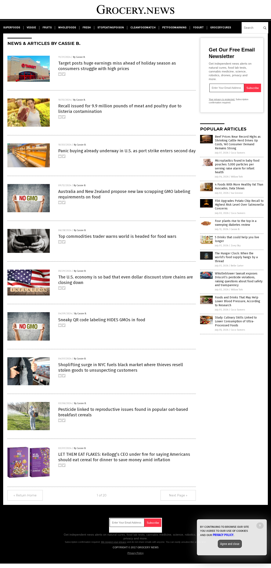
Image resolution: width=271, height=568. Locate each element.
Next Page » (178, 495)
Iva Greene (237, 193)
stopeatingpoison (110, 27)
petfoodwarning (174, 27)
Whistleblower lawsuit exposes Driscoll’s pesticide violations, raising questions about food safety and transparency (239, 279)
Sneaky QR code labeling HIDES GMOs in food (101, 319)
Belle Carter (237, 265)
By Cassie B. (79, 57)
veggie (31, 27)
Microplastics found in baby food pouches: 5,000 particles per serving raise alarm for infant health (237, 166)
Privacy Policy (135, 553)
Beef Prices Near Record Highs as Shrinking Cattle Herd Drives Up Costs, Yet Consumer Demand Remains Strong (238, 142)
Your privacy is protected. (222, 99)
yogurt (198, 27)
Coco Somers (238, 152)
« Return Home (25, 495)
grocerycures (220, 27)
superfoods (11, 27)
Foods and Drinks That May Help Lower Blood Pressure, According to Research (237, 301)
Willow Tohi (237, 176)
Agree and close (229, 544)
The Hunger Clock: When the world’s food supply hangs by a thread (236, 257)
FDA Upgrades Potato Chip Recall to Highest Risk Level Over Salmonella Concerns (239, 204)
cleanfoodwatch (143, 27)
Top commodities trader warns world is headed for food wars (117, 236)
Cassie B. (235, 229)
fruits (47, 27)
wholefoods (67, 27)
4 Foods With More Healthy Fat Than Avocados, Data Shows (239, 186)
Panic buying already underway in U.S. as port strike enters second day (127, 150)
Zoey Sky (236, 245)
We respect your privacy (113, 542)
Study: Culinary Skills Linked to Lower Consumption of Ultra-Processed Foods (236, 321)
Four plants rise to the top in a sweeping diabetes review (235, 223)
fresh (87, 27)
